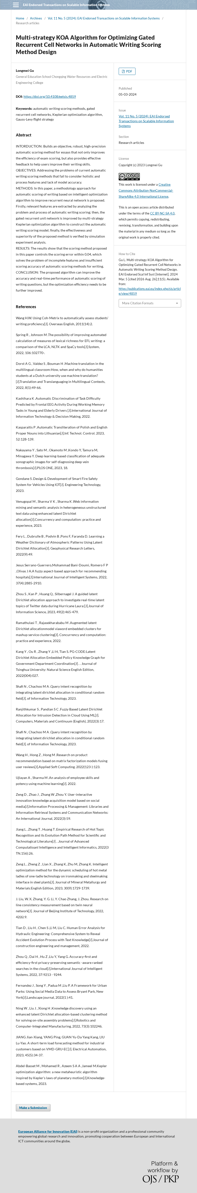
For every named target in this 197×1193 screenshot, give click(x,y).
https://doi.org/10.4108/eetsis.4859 (50, 96)
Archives (36, 18)
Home (20, 18)
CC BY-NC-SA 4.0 (162, 213)
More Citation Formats (138, 303)
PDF (128, 71)
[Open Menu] (16, 5)
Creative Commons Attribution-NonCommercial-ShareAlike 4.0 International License (146, 190)
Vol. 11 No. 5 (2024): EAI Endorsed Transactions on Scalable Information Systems (104, 18)
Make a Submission (33, 1108)
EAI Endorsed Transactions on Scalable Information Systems (66, 5)
